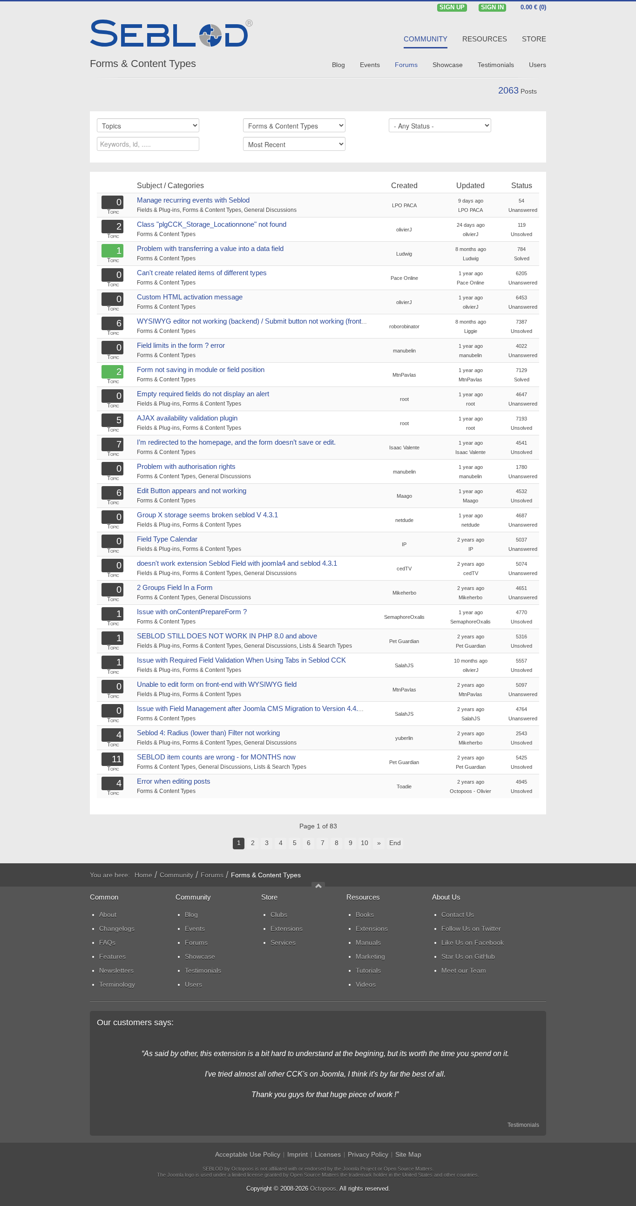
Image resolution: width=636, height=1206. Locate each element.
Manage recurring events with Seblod (193, 200)
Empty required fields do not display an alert (203, 394)
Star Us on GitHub (468, 956)
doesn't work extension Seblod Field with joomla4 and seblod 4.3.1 (237, 563)
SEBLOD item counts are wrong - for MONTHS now (216, 757)
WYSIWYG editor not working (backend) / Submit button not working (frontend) (256, 321)
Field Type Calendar (167, 539)
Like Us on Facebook (472, 942)
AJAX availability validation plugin (187, 418)
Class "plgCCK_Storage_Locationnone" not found (211, 224)
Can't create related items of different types (202, 273)
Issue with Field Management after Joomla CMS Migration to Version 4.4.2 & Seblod (264, 708)
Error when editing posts (173, 781)
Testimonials (523, 1125)
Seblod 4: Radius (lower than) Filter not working (208, 733)
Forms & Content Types (143, 63)
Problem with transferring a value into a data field (210, 248)
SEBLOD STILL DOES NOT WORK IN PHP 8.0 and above (227, 636)
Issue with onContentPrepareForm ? (192, 612)
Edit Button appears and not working (191, 491)
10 (364, 843)
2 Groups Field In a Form (175, 587)
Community (176, 875)
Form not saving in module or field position (200, 369)
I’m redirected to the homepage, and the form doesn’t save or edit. (236, 442)
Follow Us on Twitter (471, 928)
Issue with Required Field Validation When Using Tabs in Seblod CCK (241, 660)
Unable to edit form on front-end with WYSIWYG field (217, 684)
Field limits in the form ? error (181, 345)
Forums (212, 875)
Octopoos (323, 1188)
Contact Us (457, 914)
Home (143, 875)
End (395, 843)
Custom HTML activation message (190, 297)
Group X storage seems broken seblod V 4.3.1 (207, 515)
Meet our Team (463, 970)
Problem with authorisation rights (186, 466)
